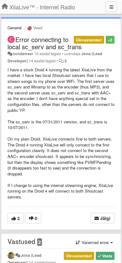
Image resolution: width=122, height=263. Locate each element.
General (15, 28)
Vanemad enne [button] (95, 242)
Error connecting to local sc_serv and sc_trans (45, 43)
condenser (23, 53)
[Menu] (111, 7)
